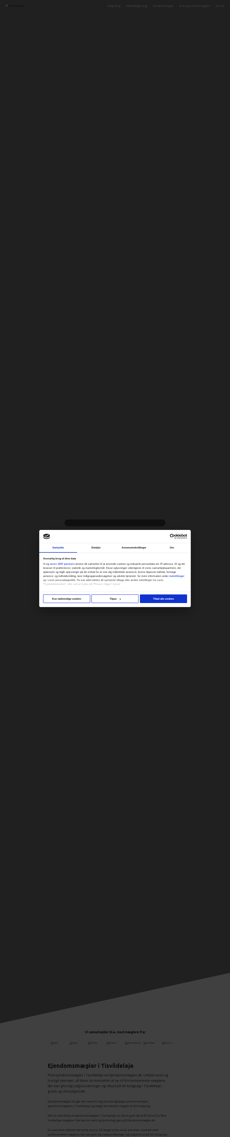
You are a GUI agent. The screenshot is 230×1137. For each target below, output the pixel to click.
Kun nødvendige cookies (66, 598)
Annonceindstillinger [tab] (134, 547)
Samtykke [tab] (58, 547)
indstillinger (177, 576)
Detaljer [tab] (96, 547)
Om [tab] (172, 547)
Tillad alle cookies (163, 598)
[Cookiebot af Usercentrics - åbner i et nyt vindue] (172, 536)
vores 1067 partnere (62, 563)
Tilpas (113, 598)
